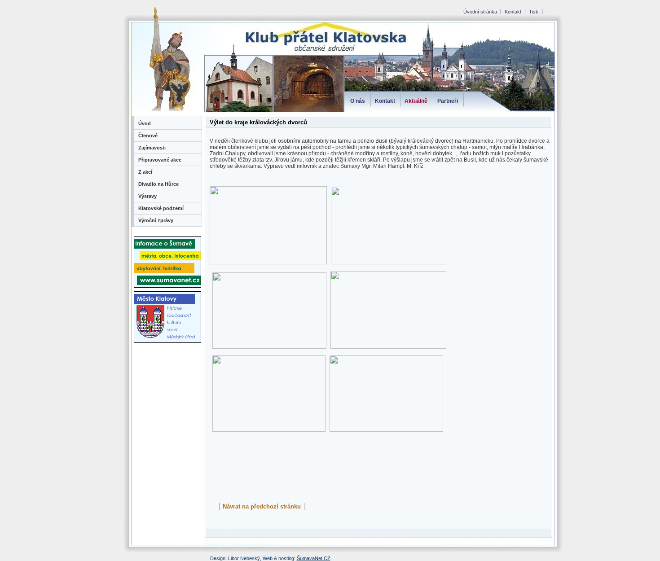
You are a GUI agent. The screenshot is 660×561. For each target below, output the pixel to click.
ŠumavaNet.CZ (313, 558)
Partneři (447, 101)
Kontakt (385, 101)
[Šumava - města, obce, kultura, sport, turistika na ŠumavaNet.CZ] (167, 285)
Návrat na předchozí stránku (262, 506)
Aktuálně (416, 101)
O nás (357, 101)
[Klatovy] (167, 344)
